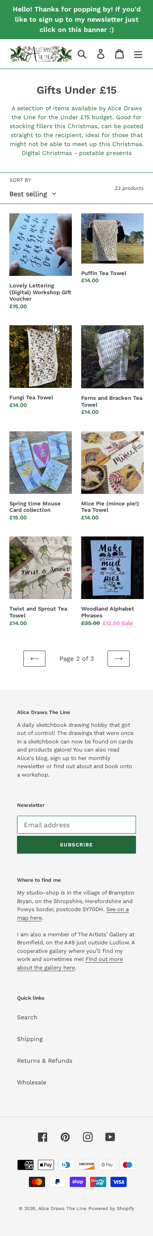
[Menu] (138, 54)
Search (27, 1017)
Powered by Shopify (111, 1208)
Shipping (29, 1038)
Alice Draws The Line (62, 1208)
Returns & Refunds (44, 1060)
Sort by (20, 180)
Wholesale (31, 1082)
